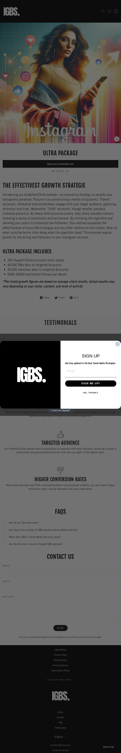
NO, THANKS (90, 393)
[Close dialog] (118, 344)
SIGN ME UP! (90, 383)
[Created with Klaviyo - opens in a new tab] (60, 410)
